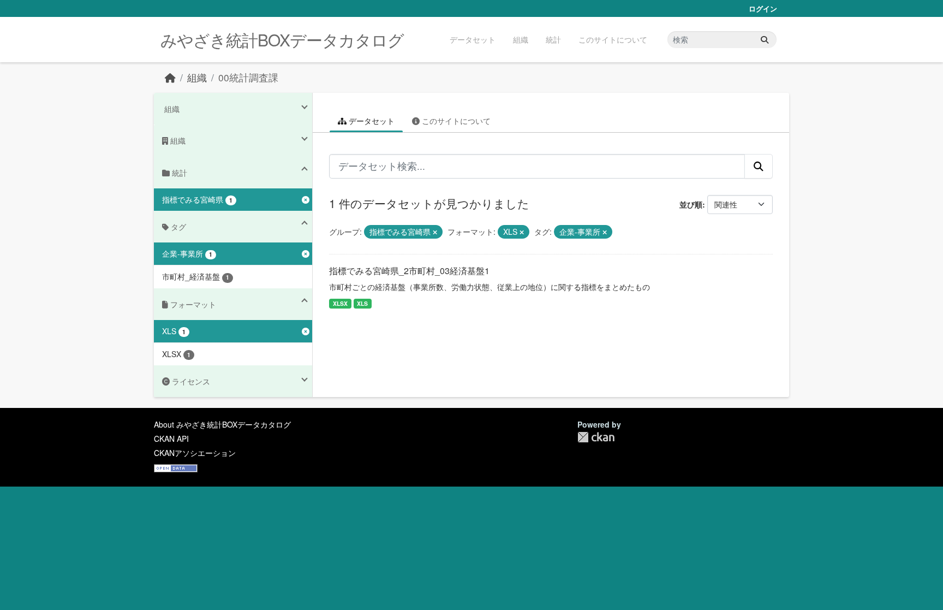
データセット (473, 39)
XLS (362, 303)
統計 (553, 39)
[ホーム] (170, 77)
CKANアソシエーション (195, 452)
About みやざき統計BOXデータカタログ (222, 424)
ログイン (763, 8)
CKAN (595, 437)
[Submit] (764, 39)
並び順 (690, 204)
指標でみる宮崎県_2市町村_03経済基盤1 (409, 270)
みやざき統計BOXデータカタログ (282, 39)
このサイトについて (612, 39)
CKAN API (171, 438)
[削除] (435, 232)
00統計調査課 (248, 77)
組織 (520, 39)
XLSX (340, 303)
